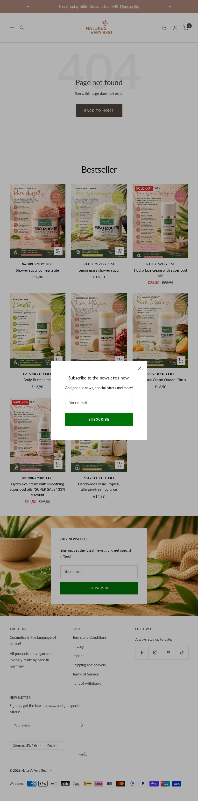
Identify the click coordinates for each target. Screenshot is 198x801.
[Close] (139, 368)
